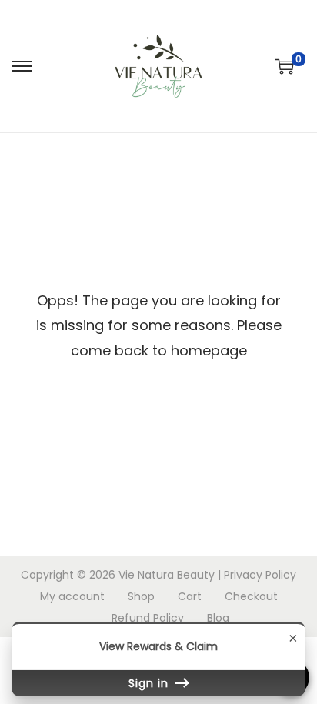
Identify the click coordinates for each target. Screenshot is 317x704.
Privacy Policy (260, 574)
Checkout (251, 596)
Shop (141, 596)
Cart (190, 596)
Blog (218, 618)
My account (72, 596)
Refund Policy (148, 618)
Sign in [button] (150, 683)
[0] (284, 66)
